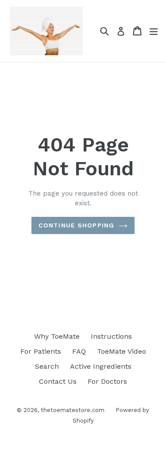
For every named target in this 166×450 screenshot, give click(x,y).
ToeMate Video (121, 351)
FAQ (79, 351)
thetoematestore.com (72, 410)
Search (47, 366)
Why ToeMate (57, 336)
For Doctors (107, 381)
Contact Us (58, 381)
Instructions (111, 336)
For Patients (40, 351)
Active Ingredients (100, 366)
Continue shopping (76, 225)
